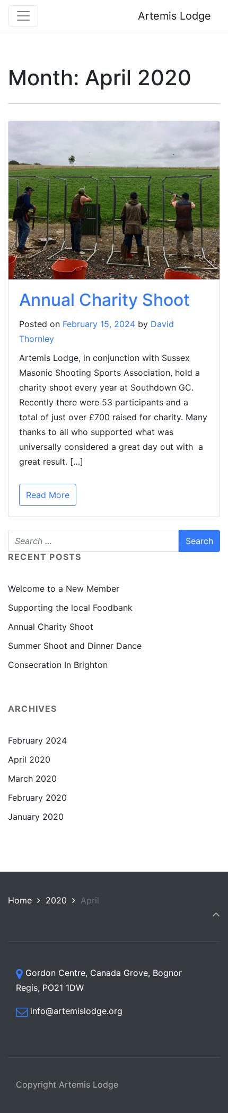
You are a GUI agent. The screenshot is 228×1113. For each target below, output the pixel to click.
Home (20, 900)
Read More (47, 495)
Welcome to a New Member (63, 588)
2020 (56, 900)
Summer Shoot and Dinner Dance (75, 645)
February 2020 (37, 797)
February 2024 (37, 740)
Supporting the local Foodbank (70, 607)
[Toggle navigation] (23, 15)
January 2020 (36, 816)
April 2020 (29, 759)
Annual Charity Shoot (104, 299)
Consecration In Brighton (58, 664)
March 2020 (32, 778)
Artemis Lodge (174, 16)
